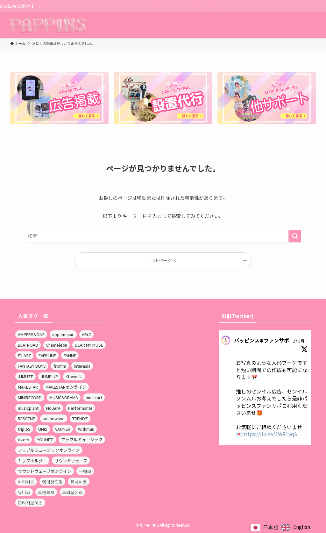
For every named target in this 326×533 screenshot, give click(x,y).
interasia (82, 366)
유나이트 (78, 482)
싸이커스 (26, 482)
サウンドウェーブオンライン (44, 471)
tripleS (24, 429)
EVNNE (70, 355)
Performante (80, 408)
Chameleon (56, 345)
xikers (23, 439)
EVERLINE (47, 355)
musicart (94, 397)
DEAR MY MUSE (89, 345)
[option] (295, 527)
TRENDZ (80, 418)
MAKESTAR (28, 387)
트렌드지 (46, 492)
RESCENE (26, 418)
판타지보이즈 (30, 503)
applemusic (63, 334)
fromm (59, 366)
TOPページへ (163, 260)
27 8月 (298, 340)
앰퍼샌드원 (52, 482)
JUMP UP (49, 376)
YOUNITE (45, 439)
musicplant (28, 408)
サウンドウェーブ (70, 460)
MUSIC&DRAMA (63, 397)
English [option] (301, 526)
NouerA (53, 408)
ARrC (86, 334)
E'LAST (24, 355)
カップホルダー (32, 460)
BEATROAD (28, 345)
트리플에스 (72, 492)
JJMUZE (25, 376)
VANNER (62, 429)
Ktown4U (74, 376)
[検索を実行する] (294, 236)
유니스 (24, 492)
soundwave (54, 418)
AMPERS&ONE (31, 334)
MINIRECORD (30, 397)
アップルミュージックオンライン (49, 450)
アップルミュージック (82, 439)
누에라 (85, 471)
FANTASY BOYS (32, 366)
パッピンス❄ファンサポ (261, 340)
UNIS (42, 429)
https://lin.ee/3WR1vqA (269, 434)
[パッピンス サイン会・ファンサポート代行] (48, 25)
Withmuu (86, 429)
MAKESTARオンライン (66, 387)
